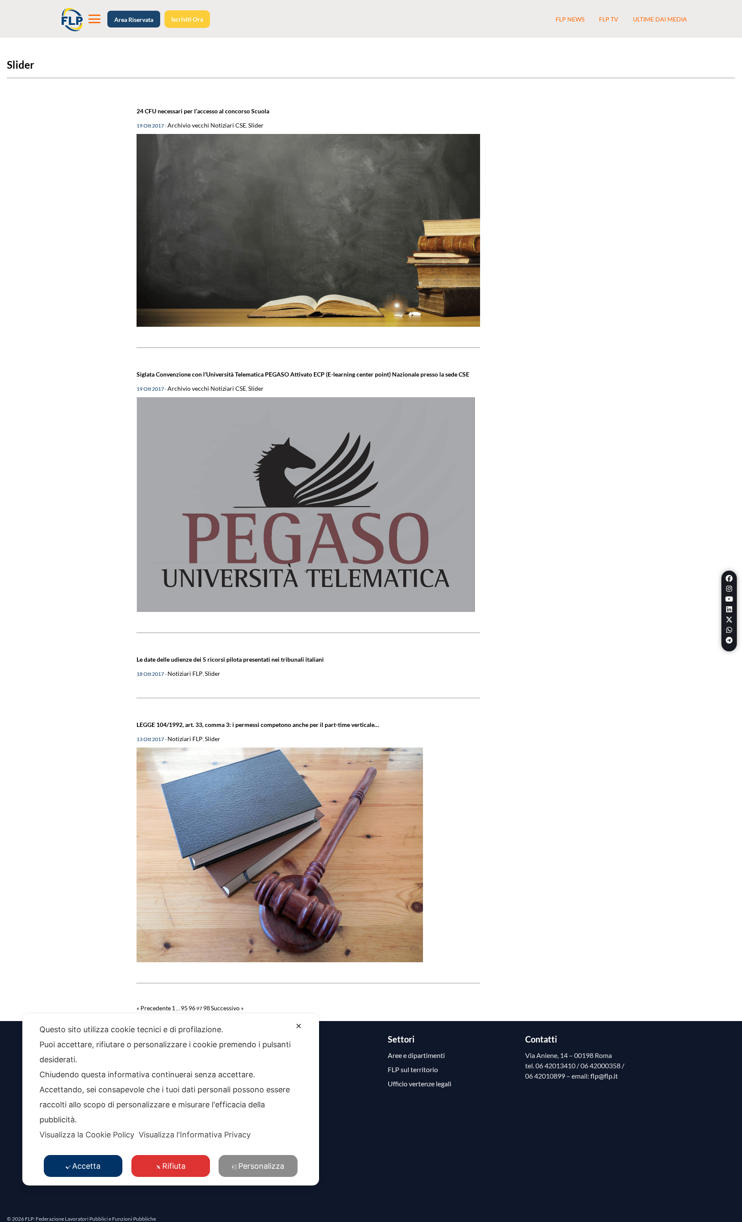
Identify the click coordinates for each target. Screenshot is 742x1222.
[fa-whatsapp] (729, 629)
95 (184, 1008)
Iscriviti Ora (187, 19)
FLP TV (608, 19)
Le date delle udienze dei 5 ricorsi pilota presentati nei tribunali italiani (230, 659)
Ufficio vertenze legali (419, 1083)
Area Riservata (133, 19)
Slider (256, 125)
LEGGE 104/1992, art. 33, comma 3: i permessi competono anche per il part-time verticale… (258, 724)
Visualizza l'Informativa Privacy (195, 1134)
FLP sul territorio (413, 1069)
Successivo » (227, 1008)
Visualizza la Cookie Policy (87, 1134)
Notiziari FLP (185, 673)
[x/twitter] (729, 619)
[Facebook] (729, 578)
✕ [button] (298, 1025)
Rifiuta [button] (174, 1165)
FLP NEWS (570, 19)
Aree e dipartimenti (416, 1055)
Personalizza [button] (261, 1165)
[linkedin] (729, 609)
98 (206, 1008)
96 (192, 1008)
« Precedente (154, 1008)
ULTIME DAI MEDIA (660, 19)
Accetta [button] (86, 1165)
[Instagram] (729, 588)
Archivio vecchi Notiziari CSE (206, 125)
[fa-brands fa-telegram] (729, 640)
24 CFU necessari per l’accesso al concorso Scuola (203, 111)
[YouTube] (729, 599)
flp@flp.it (604, 1076)
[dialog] (170, 1099)
